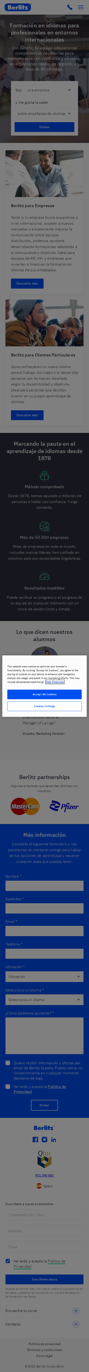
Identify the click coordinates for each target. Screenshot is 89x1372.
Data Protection (55, 682)
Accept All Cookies (44, 694)
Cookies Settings (44, 706)
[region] (44, 686)
